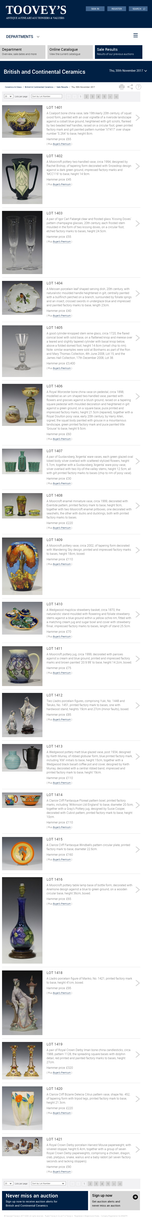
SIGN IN (95, 8)
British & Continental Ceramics (39, 87)
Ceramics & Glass (13, 87)
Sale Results (62, 87)
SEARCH (139, 8)
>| (116, 96)
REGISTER (117, 8)
